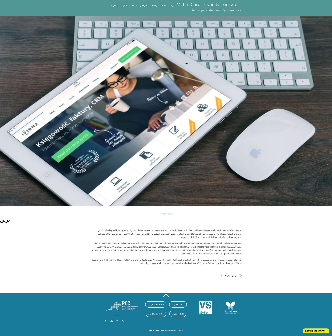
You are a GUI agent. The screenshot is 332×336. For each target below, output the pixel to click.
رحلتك (154, 5)
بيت (172, 5)
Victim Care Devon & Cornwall (162, 330)
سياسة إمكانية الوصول (156, 304)
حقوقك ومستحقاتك (139, 5)
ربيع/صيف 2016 (228, 275)
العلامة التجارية (166, 214)
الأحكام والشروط (178, 314)
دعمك (163, 5)
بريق (5, 219)
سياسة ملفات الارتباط (156, 314)
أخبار (125, 5)
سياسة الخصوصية (178, 304)
